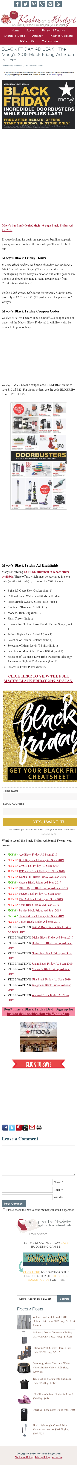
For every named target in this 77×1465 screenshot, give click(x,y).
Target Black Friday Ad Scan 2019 (39, 921)
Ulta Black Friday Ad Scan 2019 (51, 979)
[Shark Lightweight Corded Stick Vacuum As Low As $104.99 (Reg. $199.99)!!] (25, 1430)
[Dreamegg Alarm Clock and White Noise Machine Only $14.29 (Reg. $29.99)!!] (25, 1368)
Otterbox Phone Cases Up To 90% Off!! (54, 1409)
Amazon (37, 35)
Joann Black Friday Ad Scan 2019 (52, 963)
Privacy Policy (42, 1457)
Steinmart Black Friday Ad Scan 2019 (41, 916)
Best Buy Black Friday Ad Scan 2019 (41, 860)
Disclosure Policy (24, 1457)
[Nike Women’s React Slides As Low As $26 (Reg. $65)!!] (25, 1399)
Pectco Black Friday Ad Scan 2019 (40, 893)
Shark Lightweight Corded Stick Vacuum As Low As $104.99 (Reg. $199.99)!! (51, 1429)
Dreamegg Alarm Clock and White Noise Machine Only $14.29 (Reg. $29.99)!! (51, 1367)
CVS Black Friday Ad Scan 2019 (38, 865)
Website (58, 1197)
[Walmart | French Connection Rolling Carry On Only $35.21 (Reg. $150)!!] (25, 1337)
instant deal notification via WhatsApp (38, 1013)
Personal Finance (54, 30)
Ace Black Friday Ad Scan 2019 (38, 854)
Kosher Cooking (62, 35)
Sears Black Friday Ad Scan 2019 (39, 905)
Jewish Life (27, 41)
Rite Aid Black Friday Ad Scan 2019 (41, 899)
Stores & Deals (14, 35)
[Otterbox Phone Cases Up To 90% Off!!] (25, 1415)
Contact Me (50, 41)
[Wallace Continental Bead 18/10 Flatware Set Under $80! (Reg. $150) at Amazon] (25, 1322)
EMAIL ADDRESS (13, 803)
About (31, 30)
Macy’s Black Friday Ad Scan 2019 (40, 882)
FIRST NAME (11, 791)
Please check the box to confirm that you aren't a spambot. (40, 1210)
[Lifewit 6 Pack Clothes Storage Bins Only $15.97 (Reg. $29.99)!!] (25, 1353)
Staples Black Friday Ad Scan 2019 (40, 910)
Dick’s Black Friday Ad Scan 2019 (52, 937)
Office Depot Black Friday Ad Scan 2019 (43, 888)
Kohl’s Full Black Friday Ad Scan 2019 (42, 877)
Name (57, 1182)
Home (15, 30)
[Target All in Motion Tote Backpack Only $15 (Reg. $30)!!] (25, 1384)
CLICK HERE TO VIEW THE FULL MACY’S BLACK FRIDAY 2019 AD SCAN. (38, 678)
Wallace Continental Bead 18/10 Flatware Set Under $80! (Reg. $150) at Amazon (54, 1321)
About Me (57, 1457)
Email (57, 1190)
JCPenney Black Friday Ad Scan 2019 (42, 871)
